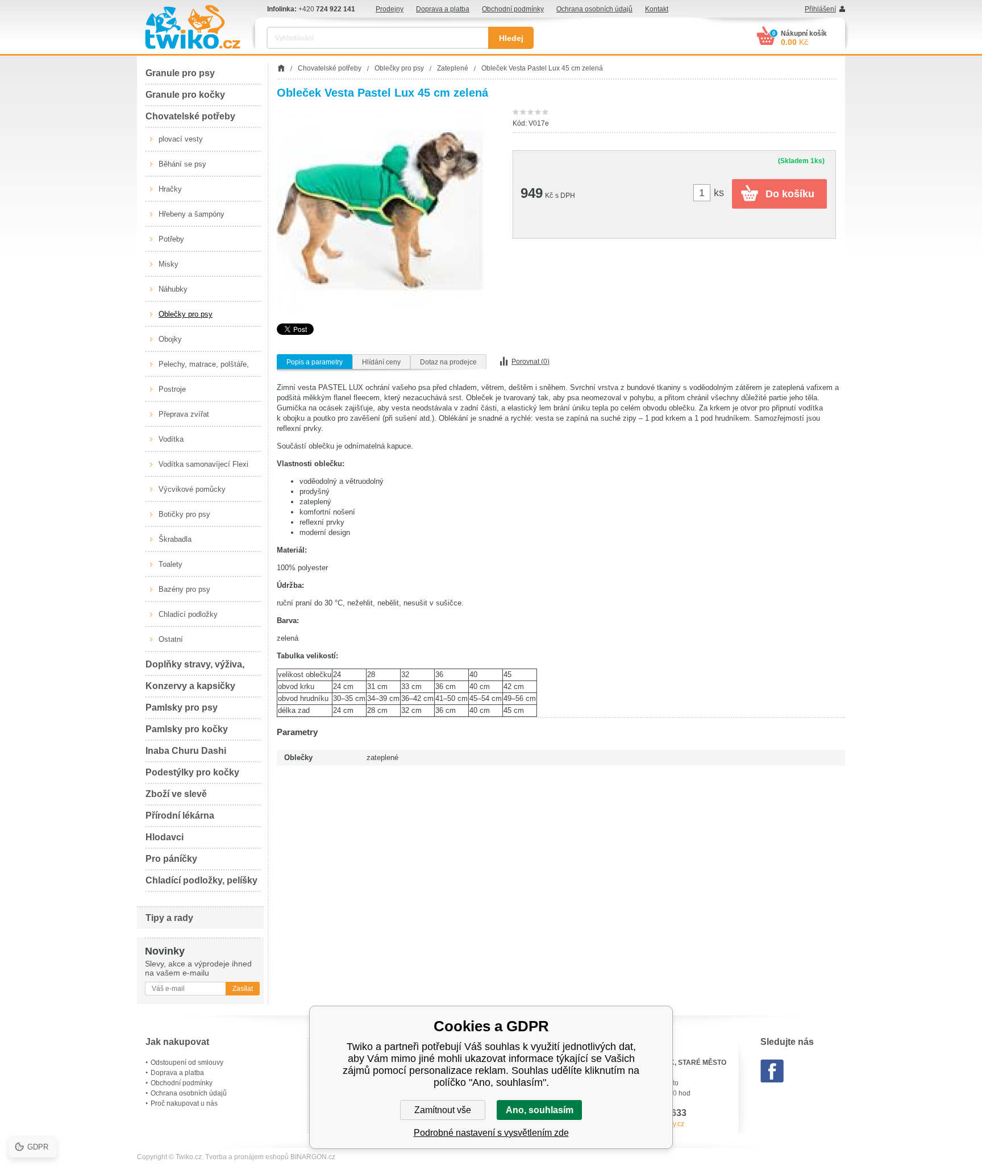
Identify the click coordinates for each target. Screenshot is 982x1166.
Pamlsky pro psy (181, 707)
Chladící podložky (188, 614)
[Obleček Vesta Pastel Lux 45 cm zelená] (380, 211)
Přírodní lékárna (179, 815)
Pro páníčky (171, 859)
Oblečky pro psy (186, 314)
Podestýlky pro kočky (192, 772)
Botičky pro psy (184, 514)
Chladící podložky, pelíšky (201, 880)
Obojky (170, 339)
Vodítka (171, 439)
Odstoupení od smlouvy (187, 1063)
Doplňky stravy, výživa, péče (194, 667)
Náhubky (173, 289)
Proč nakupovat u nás (184, 1103)
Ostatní (171, 639)
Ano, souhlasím (539, 1110)
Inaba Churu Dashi (185, 751)
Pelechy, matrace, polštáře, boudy (204, 368)
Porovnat (530, 362)
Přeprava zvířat (184, 414)
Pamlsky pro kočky (186, 729)
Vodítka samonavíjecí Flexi (203, 464)
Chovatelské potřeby (190, 116)
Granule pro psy (180, 73)
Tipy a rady (169, 918)
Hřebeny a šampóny (191, 214)
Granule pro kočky (185, 94)
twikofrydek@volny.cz (651, 1124)
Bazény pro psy (184, 589)
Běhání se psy (182, 164)
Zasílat (242, 989)
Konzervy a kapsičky (190, 686)
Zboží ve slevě (176, 794)
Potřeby (171, 239)
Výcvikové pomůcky (192, 489)
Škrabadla (175, 539)
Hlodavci (164, 837)
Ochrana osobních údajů (594, 9)
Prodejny (389, 9)
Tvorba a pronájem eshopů (247, 1157)
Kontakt (656, 9)
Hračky (170, 189)
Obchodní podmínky (513, 9)
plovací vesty (181, 139)
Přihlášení (820, 9)
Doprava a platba (442, 9)
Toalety (170, 564)
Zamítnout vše (442, 1110)
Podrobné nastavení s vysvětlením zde (491, 1133)
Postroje (172, 389)
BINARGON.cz (312, 1157)
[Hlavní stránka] (281, 68)
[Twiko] (192, 27)
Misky (168, 264)
